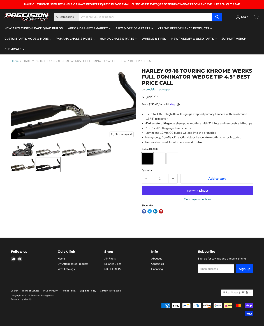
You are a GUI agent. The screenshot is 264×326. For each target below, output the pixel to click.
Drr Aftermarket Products (73, 264)
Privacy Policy (50, 290)
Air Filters (110, 258)
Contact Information (110, 290)
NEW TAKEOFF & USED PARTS (193, 39)
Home (15, 61)
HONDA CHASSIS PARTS (117, 39)
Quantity (147, 170)
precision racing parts (159, 89)
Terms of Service (30, 290)
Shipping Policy (88, 290)
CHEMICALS (13, 49)
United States (235, 292)
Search (14, 290)
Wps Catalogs (66, 269)
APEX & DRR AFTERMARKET (88, 28)
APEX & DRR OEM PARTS (133, 28)
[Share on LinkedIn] (155, 211)
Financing (157, 269)
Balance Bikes (112, 264)
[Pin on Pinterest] (161, 211)
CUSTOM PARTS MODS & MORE (26, 39)
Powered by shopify (21, 299)
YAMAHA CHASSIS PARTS (74, 39)
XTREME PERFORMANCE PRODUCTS (184, 28)
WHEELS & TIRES (154, 39)
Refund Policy (69, 290)
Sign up (244, 269)
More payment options (197, 199)
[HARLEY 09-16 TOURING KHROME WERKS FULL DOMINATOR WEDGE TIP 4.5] (22, 149)
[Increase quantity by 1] (173, 179)
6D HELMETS (112, 269)
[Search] (217, 17)
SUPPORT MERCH (233, 39)
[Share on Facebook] (144, 211)
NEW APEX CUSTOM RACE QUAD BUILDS (33, 28)
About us (156, 258)
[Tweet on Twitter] (149, 211)
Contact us (157, 264)
